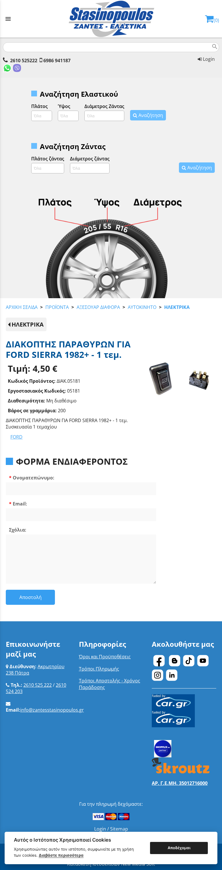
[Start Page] (111, 19)
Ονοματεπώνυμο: (33, 478)
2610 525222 (23, 60)
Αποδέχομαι (179, 847)
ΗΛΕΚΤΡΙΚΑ (177, 307)
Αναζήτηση (150, 115)
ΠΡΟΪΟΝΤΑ (57, 307)
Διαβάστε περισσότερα (61, 855)
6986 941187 (57, 60)
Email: (20, 504)
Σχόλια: (17, 530)
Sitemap (119, 829)
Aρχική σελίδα (22, 307)
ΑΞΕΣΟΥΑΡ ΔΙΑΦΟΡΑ (98, 307)
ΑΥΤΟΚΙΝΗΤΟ (142, 307)
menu (8, 18)
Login (208, 59)
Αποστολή (30, 597)
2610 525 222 (37, 685)
